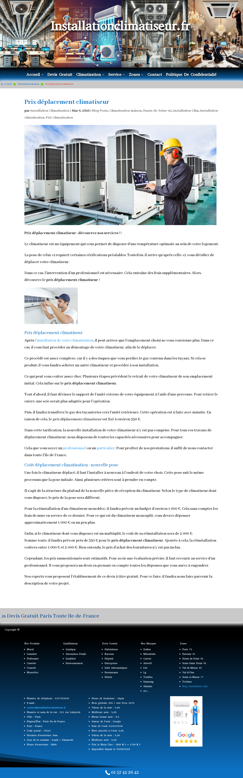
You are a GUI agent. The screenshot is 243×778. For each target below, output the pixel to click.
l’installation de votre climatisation (64, 340)
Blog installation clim (195, 686)
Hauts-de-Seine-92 (157, 111)
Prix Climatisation (59, 118)
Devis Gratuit (59, 75)
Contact (154, 75)
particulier (106, 448)
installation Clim (186, 111)
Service (115, 75)
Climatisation (88, 75)
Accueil (33, 75)
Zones (134, 75)
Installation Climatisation (50, 111)
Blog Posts (100, 111)
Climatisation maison (125, 111)
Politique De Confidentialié (191, 75)
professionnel (74, 448)
